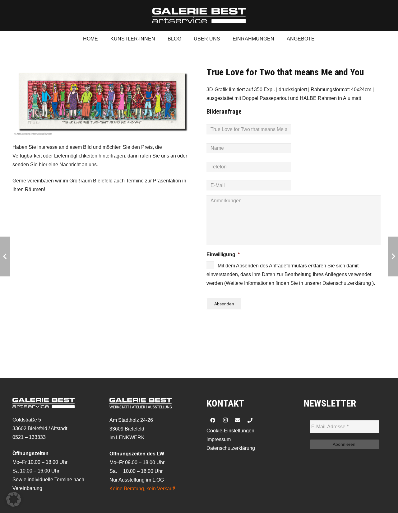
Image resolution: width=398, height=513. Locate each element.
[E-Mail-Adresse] (237, 420)
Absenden (224, 303)
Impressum (218, 439)
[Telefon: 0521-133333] (250, 420)
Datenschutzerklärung (230, 448)
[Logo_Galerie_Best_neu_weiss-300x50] (199, 15)
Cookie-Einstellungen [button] (230, 430)
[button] (13, 499)
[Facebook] (212, 420)
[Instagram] (225, 420)
